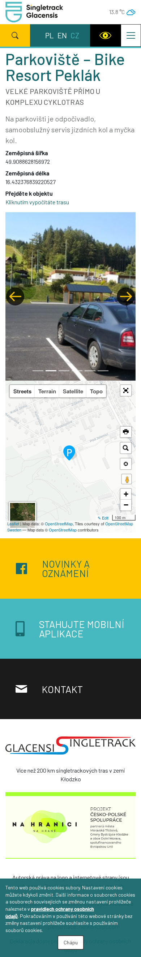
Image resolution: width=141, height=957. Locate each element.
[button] (15, 296)
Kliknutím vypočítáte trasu (37, 201)
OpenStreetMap (59, 523)
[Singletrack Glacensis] (70, 748)
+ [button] (126, 494)
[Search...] (125, 448)
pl (49, 35)
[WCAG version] (105, 35)
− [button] (126, 504)
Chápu (71, 942)
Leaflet (13, 523)
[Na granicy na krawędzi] (70, 827)
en (62, 35)
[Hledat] (15, 35)
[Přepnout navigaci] (131, 35)
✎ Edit (103, 518)
